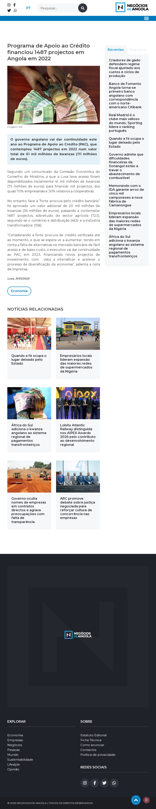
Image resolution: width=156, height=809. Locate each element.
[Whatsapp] (15, 10)
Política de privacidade (97, 755)
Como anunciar (92, 745)
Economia (19, 291)
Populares (137, 50)
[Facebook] (14, 5)
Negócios (14, 745)
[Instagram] (9, 5)
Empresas (15, 740)
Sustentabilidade (20, 759)
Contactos (88, 750)
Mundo (12, 755)
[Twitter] (9, 10)
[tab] (116, 49)
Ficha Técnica (90, 740)
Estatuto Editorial (93, 735)
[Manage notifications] (146, 800)
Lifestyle (13, 764)
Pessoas (13, 750)
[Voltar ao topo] (136, 800)
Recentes (116, 50)
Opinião (13, 769)
